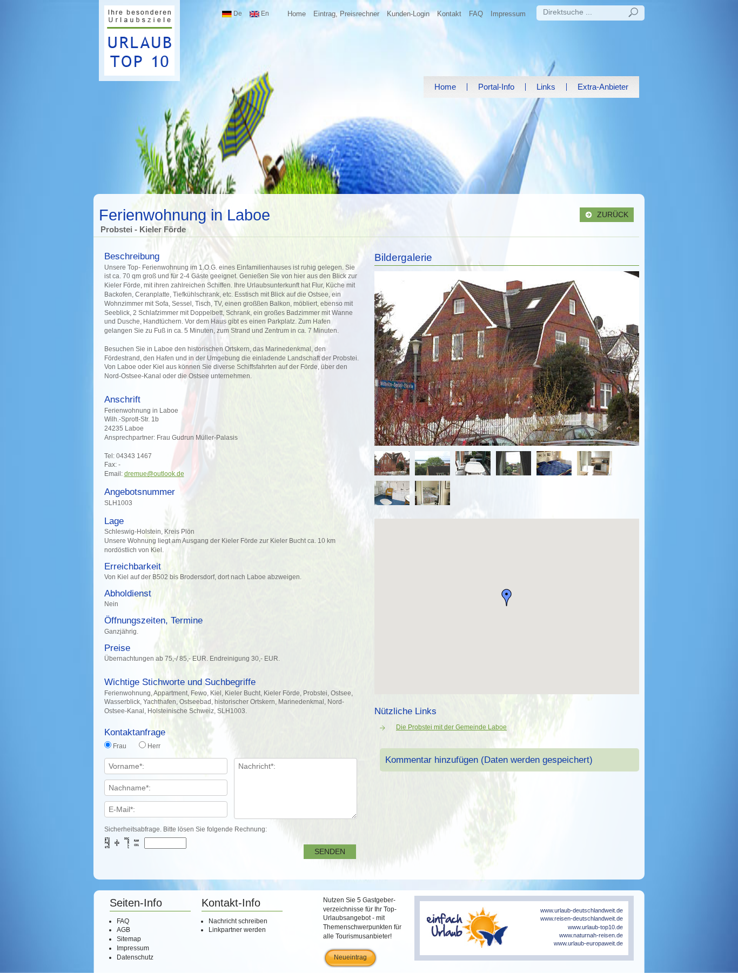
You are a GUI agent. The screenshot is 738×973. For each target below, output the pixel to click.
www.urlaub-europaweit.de (588, 943)
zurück (611, 215)
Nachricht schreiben (238, 921)
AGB (123, 930)
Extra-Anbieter (603, 86)
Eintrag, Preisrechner (346, 14)
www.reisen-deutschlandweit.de (581, 918)
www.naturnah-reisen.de (591, 935)
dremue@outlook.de (154, 474)
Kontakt (449, 14)
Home (296, 14)
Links (545, 86)
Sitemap (129, 939)
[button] (506, 597)
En (264, 13)
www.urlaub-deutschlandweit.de (581, 910)
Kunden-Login (408, 14)
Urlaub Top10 (139, 40)
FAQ (476, 14)
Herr (153, 746)
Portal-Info (496, 86)
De (237, 13)
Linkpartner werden (237, 930)
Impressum (508, 14)
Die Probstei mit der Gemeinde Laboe (451, 727)
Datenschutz (135, 957)
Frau (119, 746)
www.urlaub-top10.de (595, 927)
